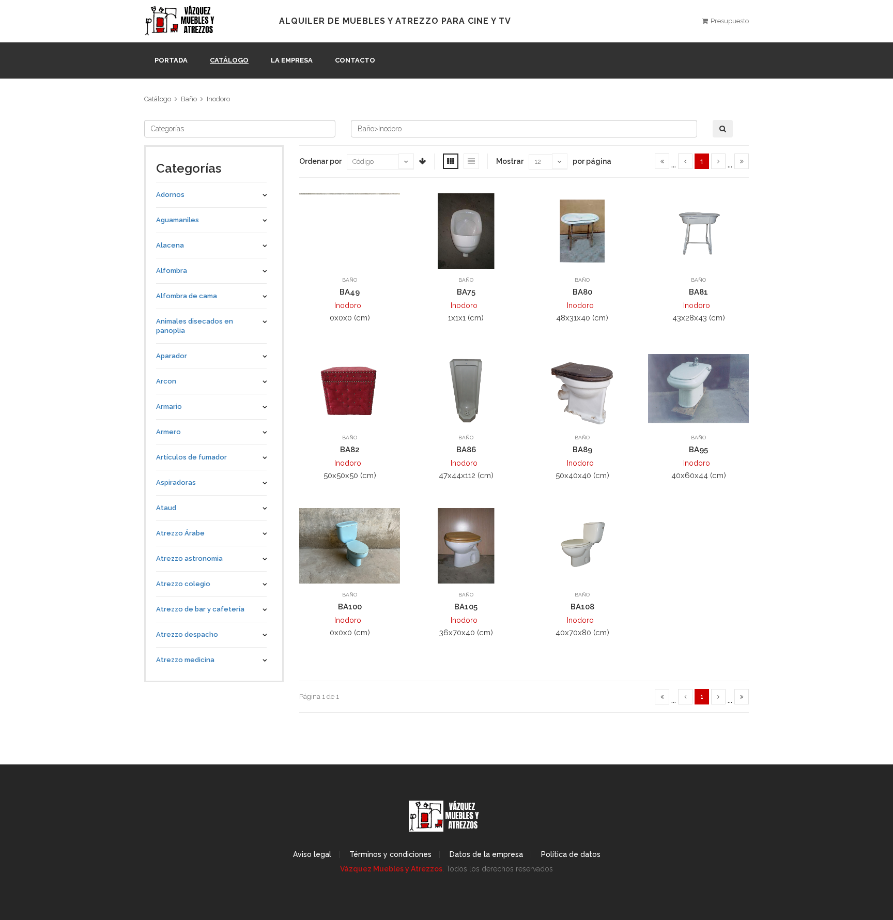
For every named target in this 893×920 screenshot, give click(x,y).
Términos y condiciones (390, 854)
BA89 (582, 449)
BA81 (698, 292)
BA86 (466, 449)
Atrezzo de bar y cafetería (200, 609)
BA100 (350, 606)
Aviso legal (312, 854)
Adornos (170, 194)
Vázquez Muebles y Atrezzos (391, 869)
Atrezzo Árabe (180, 533)
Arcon (166, 381)
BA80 (582, 292)
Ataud (166, 508)
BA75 (466, 292)
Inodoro (218, 99)
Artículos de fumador (191, 457)
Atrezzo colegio (183, 584)
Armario (169, 406)
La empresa (292, 60)
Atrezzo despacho (187, 634)
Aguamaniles (177, 220)
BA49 (350, 292)
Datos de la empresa (486, 854)
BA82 (350, 449)
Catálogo (229, 60)
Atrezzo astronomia (189, 558)
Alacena (170, 245)
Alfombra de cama (186, 296)
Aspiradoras (176, 482)
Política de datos (571, 854)
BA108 (582, 606)
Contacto (355, 60)
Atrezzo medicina (185, 660)
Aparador (171, 356)
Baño (189, 99)
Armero (168, 432)
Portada (171, 60)
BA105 (466, 606)
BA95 (698, 449)
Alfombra (171, 270)
